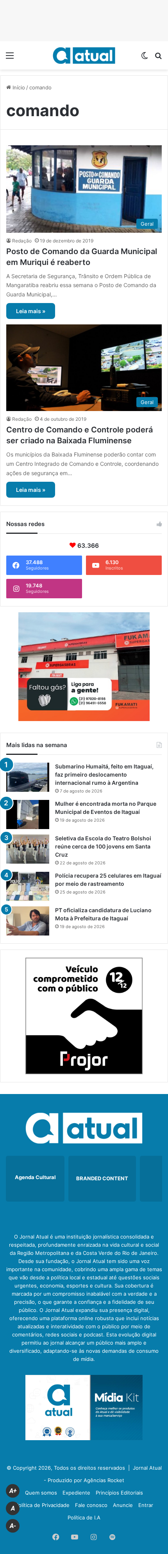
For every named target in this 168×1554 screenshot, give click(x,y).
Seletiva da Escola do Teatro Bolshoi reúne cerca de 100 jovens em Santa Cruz (103, 846)
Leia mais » (30, 311)
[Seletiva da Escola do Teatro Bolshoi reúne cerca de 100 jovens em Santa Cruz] (27, 849)
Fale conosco (91, 1505)
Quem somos (41, 1493)
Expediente (76, 1493)
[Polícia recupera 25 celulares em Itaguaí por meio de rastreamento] (27, 886)
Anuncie (123, 1505)
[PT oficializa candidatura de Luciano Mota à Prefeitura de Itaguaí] (27, 921)
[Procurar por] (158, 58)
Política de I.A (84, 1517)
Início (18, 87)
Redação (22, 241)
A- (13, 1526)
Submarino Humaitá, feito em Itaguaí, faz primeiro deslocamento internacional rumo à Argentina (104, 774)
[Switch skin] (144, 58)
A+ (12, 1491)
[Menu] (10, 58)
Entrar (145, 1505)
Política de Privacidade (42, 1505)
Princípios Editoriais (119, 1493)
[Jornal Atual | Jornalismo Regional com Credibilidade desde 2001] (84, 55)
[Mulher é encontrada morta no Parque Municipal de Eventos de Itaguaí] (27, 814)
